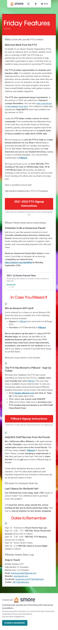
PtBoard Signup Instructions (29, 418)
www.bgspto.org (21, 576)
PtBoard (23, 158)
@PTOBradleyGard (21, 582)
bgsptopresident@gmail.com (24, 573)
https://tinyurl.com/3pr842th (18, 262)
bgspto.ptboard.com (24, 393)
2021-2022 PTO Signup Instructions (29, 204)
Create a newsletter (14, 623)
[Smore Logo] (17, 4)
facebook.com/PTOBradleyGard (29, 579)
